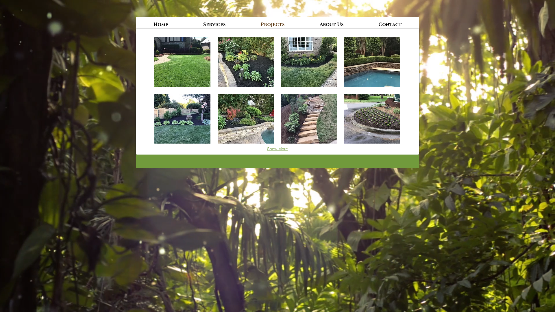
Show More (277, 148)
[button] (182, 62)
